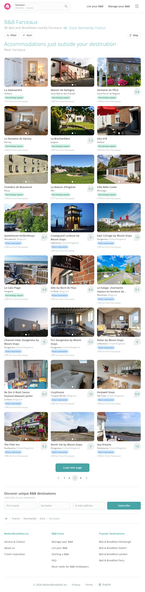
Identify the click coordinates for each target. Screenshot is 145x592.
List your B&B (59, 548)
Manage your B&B (62, 541)
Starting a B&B (60, 554)
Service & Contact (14, 541)
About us (9, 548)
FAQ (54, 560)
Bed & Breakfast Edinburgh (115, 541)
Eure (73, 28)
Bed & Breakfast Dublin (113, 548)
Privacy (76, 584)
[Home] (6, 518)
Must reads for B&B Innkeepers (70, 566)
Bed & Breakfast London (113, 554)
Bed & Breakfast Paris (111, 560)
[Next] (43, 72)
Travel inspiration (14, 554)
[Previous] (9, 72)
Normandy (86, 28)
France (100, 28)
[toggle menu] (137, 6)
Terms (89, 584)
